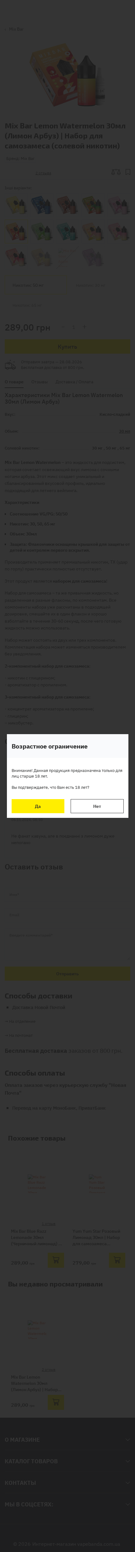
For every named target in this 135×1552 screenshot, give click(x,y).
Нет (97, 806)
